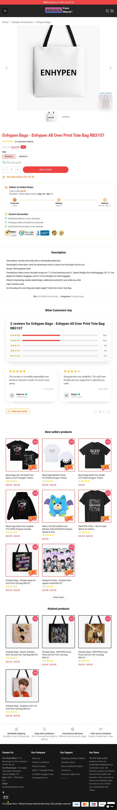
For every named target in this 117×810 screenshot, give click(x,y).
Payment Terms (68, 762)
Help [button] (112, 806)
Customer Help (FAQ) (70, 774)
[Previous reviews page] (94, 411)
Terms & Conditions (40, 762)
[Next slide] (110, 68)
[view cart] (112, 11)
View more (58, 597)
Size (4, 152)
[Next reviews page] (108, 411)
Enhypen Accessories (22, 22)
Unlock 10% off (5, 797)
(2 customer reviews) (24, 141)
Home (5, 22)
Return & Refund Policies (72, 766)
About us (36, 758)
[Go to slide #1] (51, 117)
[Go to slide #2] (66, 117)
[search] (107, 11)
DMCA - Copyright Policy (43, 770)
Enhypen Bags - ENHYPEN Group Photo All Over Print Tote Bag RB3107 (56, 655)
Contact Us (66, 770)
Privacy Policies (39, 766)
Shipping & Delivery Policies (73, 758)
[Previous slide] (7, 68)
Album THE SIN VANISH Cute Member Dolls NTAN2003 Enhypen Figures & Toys (57, 529)
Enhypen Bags (43, 22)
